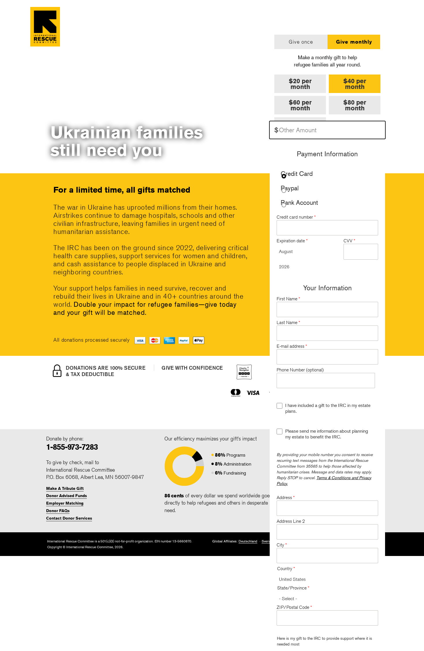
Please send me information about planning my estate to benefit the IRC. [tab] (326, 434)
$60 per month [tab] (300, 105)
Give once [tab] (301, 41)
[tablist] (327, 52)
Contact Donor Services (69, 518)
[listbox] (310, 251)
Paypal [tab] (290, 188)
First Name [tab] (288, 299)
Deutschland (248, 541)
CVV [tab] (349, 240)
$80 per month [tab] (354, 105)
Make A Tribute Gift (65, 488)
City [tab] (282, 545)
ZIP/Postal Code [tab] (294, 607)
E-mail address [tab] (292, 346)
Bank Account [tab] (299, 203)
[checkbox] (279, 406)
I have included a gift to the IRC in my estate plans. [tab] (327, 408)
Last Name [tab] (288, 322)
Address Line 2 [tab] (291, 521)
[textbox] (327, 130)
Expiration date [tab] (292, 240)
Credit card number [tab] (296, 217)
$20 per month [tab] (300, 84)
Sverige (267, 541)
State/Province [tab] (293, 588)
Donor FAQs (58, 510)
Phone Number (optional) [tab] (300, 370)
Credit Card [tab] (297, 174)
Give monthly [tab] (354, 41)
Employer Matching (64, 503)
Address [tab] (286, 497)
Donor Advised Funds (66, 495)
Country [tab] (286, 568)
